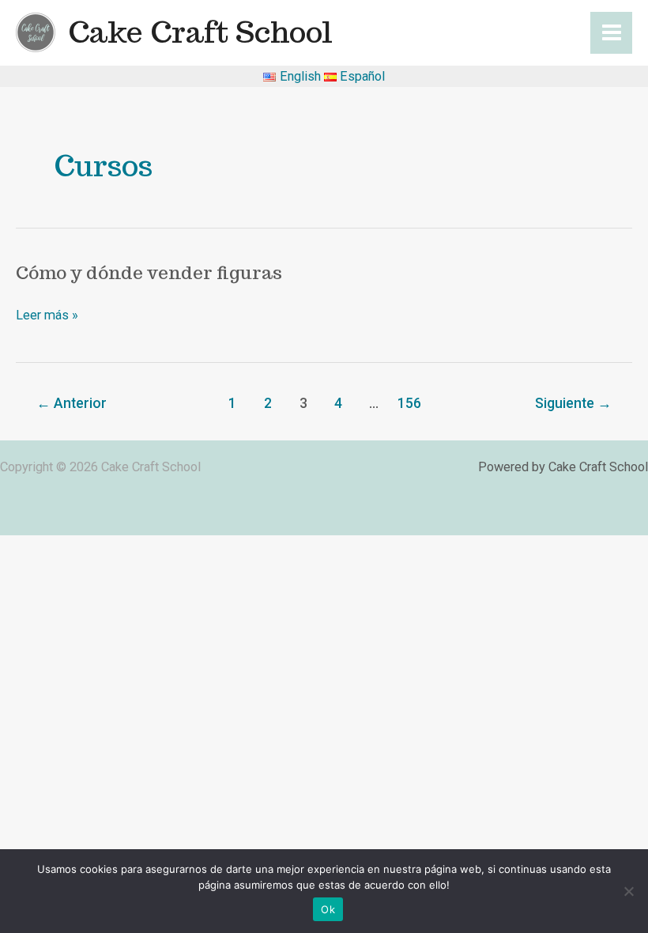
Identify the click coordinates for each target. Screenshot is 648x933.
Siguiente (573, 403)
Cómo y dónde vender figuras (149, 272)
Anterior (71, 403)
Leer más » (47, 315)
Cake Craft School (200, 32)
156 (409, 403)
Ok (328, 909)
